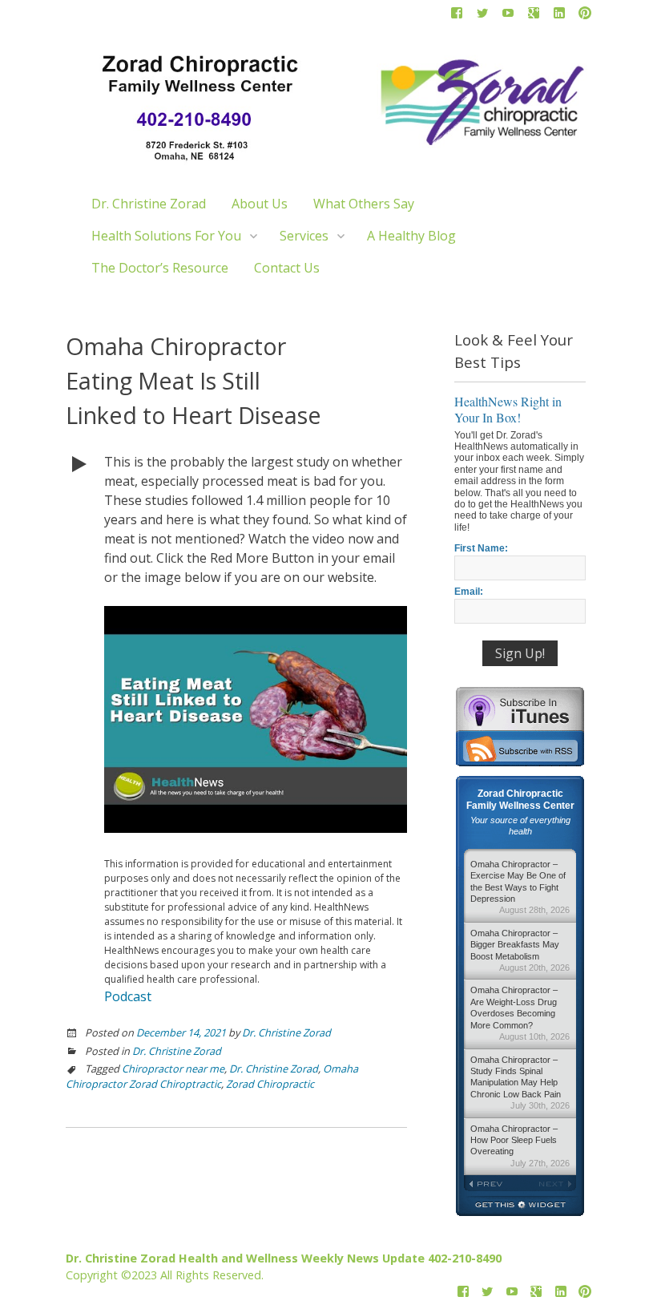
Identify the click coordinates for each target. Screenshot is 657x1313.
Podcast (127, 996)
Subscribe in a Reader (520, 749)
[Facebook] (456, 16)
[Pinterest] (584, 16)
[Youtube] (508, 16)
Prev (492, 1184)
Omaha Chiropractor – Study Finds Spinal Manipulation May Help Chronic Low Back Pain (520, 1083)
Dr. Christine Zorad (148, 203)
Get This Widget (520, 1206)
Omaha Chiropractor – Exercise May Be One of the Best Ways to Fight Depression (520, 887)
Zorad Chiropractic (270, 1084)
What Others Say (363, 203)
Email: (468, 591)
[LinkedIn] (559, 16)
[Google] (533, 16)
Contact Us (287, 268)
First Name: (481, 548)
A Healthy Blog (411, 235)
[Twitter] (482, 16)
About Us (260, 203)
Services (304, 235)
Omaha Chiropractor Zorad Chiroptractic (212, 1076)
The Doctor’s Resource (159, 268)
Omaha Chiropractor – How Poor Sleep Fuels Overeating (520, 1146)
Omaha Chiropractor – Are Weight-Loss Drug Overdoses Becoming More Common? (520, 1013)
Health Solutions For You (166, 235)
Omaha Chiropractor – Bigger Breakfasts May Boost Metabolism (520, 950)
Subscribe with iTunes (520, 708)
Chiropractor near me (173, 1068)
